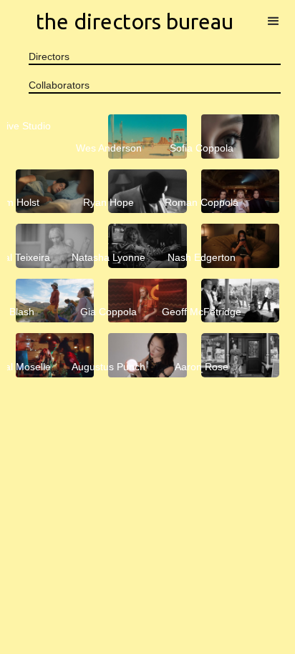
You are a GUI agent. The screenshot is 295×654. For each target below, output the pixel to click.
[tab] (154, 57)
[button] (273, 21)
